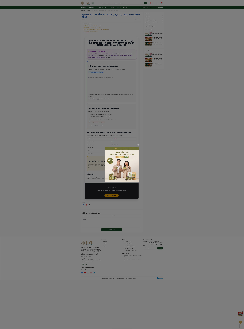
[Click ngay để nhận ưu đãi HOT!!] (122, 164)
